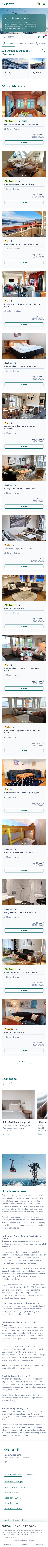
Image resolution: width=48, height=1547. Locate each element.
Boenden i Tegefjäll (13, 1481)
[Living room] (24, 588)
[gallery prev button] (4, 1084)
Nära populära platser (15, 1487)
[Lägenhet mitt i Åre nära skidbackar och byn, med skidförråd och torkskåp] (24, 1012)
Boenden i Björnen (13, 1508)
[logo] (8, 4)
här (30, 1435)
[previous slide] (38, 51)
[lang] (39, 4)
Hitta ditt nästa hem (13, 1475)
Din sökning (10, 43)
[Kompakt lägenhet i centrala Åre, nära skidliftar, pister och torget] (24, 832)
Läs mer (6, 1134)
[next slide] (44, 51)
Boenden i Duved (12, 1498)
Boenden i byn (11, 1503)
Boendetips (31, 1475)
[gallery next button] (10, 1084)
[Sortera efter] (39, 37)
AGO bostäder (11, 1492)
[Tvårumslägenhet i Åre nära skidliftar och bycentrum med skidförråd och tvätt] (24, 892)
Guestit (6, 1520)
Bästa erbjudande (27, 43)
